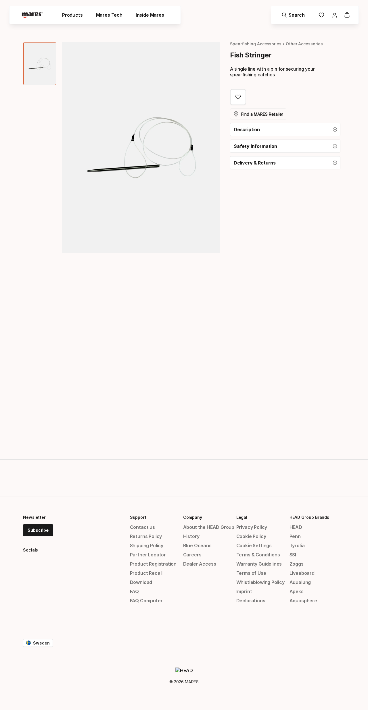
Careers (192, 555)
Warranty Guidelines (259, 564)
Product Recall (146, 573)
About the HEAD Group (208, 527)
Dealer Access (199, 564)
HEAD (296, 527)
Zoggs (297, 564)
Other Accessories (304, 43)
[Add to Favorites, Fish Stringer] (238, 97)
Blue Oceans (197, 545)
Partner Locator (148, 555)
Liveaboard (302, 573)
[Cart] (347, 15)
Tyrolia (297, 545)
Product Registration (153, 564)
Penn (295, 536)
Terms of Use (251, 573)
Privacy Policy (251, 527)
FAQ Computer (146, 600)
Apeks (297, 591)
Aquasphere (303, 600)
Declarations (250, 600)
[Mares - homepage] (32, 15)
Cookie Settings (254, 545)
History (191, 536)
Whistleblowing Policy (260, 582)
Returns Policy (146, 536)
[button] (285, 129)
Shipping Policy (146, 545)
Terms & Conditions (258, 555)
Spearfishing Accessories (255, 43)
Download (141, 582)
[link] (321, 15)
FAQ (134, 591)
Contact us (142, 527)
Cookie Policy (251, 536)
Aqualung (300, 582)
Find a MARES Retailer (262, 114)
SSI (293, 555)
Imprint (244, 591)
